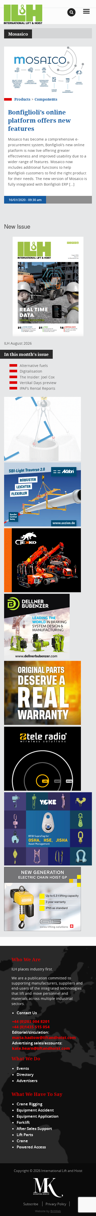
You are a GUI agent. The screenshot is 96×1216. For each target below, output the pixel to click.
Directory (25, 1074)
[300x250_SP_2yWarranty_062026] (42, 723)
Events (23, 1068)
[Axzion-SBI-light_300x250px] (42, 525)
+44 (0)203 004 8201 (31, 1021)
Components (46, 99)
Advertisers (27, 1080)
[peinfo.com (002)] (42, 459)
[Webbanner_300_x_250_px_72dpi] (42, 789)
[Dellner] (37, 657)
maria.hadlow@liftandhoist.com (44, 1037)
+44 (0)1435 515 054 (31, 1027)
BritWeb (55, 1211)
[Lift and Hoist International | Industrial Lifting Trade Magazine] (23, 14)
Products (22, 99)
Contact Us (27, 1013)
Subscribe (30, 1204)
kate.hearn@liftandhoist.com (41, 1048)
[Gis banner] (42, 929)
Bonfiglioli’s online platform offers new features (39, 120)
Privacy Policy (56, 1204)
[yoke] (48, 864)
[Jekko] (42, 590)
